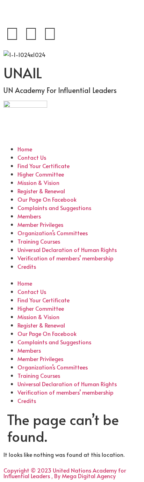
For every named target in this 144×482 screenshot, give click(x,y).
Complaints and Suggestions (54, 207)
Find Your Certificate (43, 166)
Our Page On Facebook (47, 199)
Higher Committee (40, 174)
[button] (72, 275)
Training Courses (38, 241)
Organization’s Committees (52, 233)
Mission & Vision (38, 182)
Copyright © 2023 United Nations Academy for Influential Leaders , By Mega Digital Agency (64, 473)
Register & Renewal (41, 191)
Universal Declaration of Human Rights (67, 249)
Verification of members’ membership (65, 258)
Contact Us (31, 157)
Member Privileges (40, 224)
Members (29, 216)
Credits (26, 266)
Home (24, 149)
